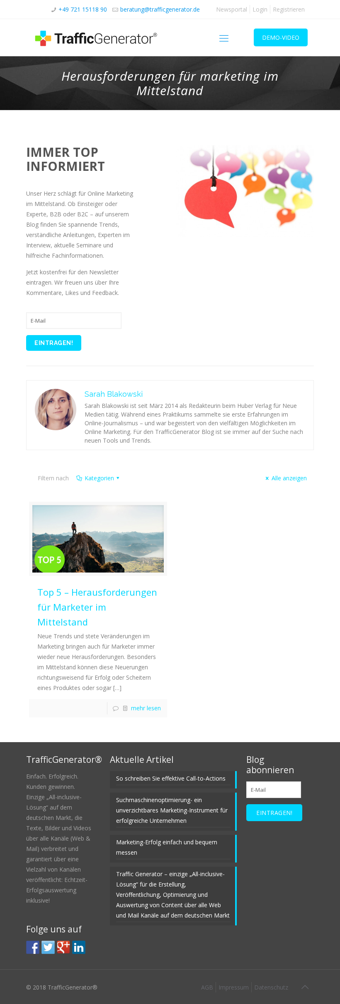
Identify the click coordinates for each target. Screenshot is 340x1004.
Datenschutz (271, 987)
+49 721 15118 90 (82, 9)
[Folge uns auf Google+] (63, 947)
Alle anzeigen (289, 478)
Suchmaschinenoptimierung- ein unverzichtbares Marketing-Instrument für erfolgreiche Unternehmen (172, 810)
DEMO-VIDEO (280, 37)
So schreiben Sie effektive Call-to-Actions (171, 778)
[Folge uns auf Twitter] (48, 947)
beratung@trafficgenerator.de (160, 9)
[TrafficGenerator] (96, 37)
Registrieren (289, 9)
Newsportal (231, 9)
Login (260, 9)
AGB (207, 987)
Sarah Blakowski (114, 394)
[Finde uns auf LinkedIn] (78, 947)
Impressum (234, 987)
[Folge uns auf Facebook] (32, 947)
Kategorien (99, 478)
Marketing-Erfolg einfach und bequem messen (166, 847)
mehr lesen (146, 708)
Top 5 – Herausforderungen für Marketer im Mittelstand (97, 607)
